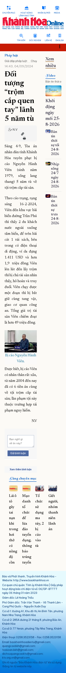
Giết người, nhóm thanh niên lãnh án (53, 512)
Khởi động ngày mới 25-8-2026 (52, 113)
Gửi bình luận (18, 453)
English (60, 40)
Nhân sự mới (44, 13)
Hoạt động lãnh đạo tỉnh (26, 14)
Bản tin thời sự (54, 81)
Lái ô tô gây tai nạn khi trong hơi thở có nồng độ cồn (13, 529)
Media (57, 13)
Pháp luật (11, 55)
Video (51, 76)
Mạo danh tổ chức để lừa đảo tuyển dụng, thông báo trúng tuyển (27, 529)
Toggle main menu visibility (61, 46)
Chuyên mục (8, 13)
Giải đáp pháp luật (16, 61)
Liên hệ (48, 40)
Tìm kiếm (21, 40)
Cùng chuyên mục (23, 478)
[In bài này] (23, 138)
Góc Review (35, 40)
